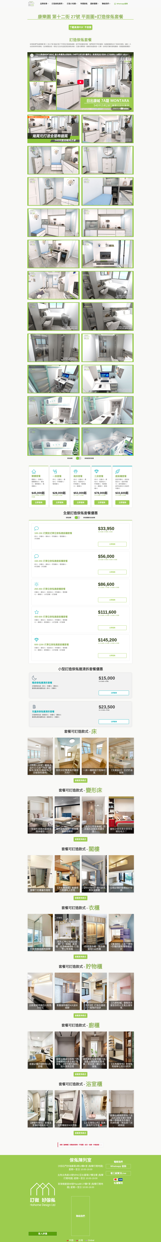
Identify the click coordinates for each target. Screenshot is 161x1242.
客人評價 (42, 1233)
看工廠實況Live (118, 1173)
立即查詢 (38, 502)
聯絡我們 (80, 1216)
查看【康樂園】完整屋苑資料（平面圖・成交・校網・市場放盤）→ (81, 1144)
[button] (44, 4)
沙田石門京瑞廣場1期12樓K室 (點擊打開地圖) (80, 1166)
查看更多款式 (80, 780)
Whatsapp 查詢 (118, 1166)
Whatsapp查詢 (122, 4)
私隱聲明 (118, 1183)
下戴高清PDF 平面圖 (80, 27)
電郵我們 (118, 1162)
